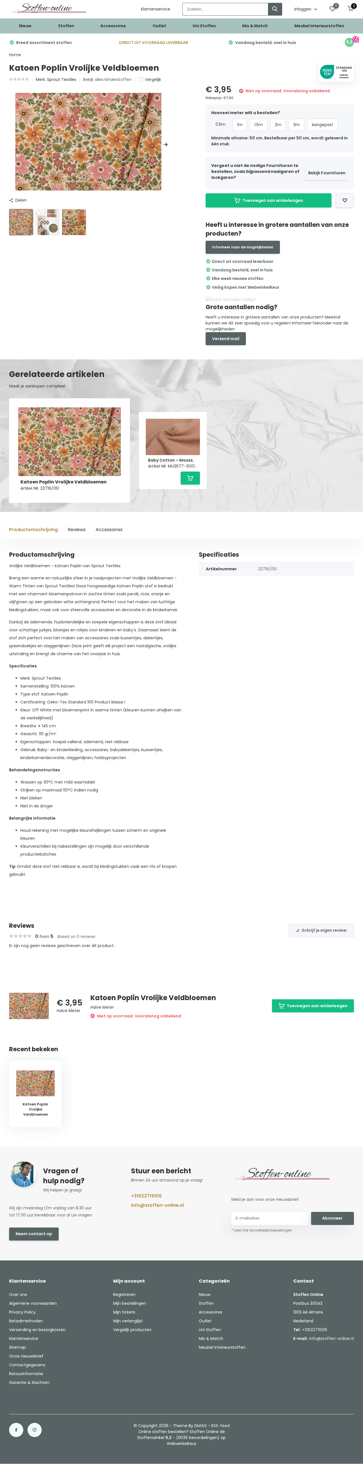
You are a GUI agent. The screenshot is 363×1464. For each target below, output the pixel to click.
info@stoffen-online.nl (157, 1205)
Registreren (124, 1294)
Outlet (159, 26)
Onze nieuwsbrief (26, 1356)
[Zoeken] (275, 9)
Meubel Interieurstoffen (319, 26)
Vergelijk (153, 79)
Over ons (18, 1294)
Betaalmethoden (26, 1321)
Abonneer (332, 1218)
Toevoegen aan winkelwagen (272, 200)
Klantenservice (155, 9)
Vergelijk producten (132, 1330)
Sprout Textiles (61, 79)
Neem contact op (34, 1234)
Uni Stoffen (204, 26)
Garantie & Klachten (29, 1382)
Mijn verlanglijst (128, 1321)
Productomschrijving (33, 529)
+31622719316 (146, 1196)
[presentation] (11, 145)
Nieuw (25, 26)
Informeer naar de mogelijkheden (242, 247)
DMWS (200, 1426)
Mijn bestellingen (129, 1303)
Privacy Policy (22, 1312)
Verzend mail (225, 339)
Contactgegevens (27, 1365)
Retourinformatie (26, 1374)
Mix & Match (255, 26)
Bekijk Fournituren (326, 173)
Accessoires (113, 26)
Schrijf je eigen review (324, 930)
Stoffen (66, 26)
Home (15, 55)
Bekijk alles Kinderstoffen (107, 79)
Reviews (77, 529)
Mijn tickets (124, 1312)
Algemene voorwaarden (33, 1303)
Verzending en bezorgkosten (37, 1330)
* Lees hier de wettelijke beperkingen (261, 1230)
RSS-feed (220, 1426)
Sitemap (17, 1347)
